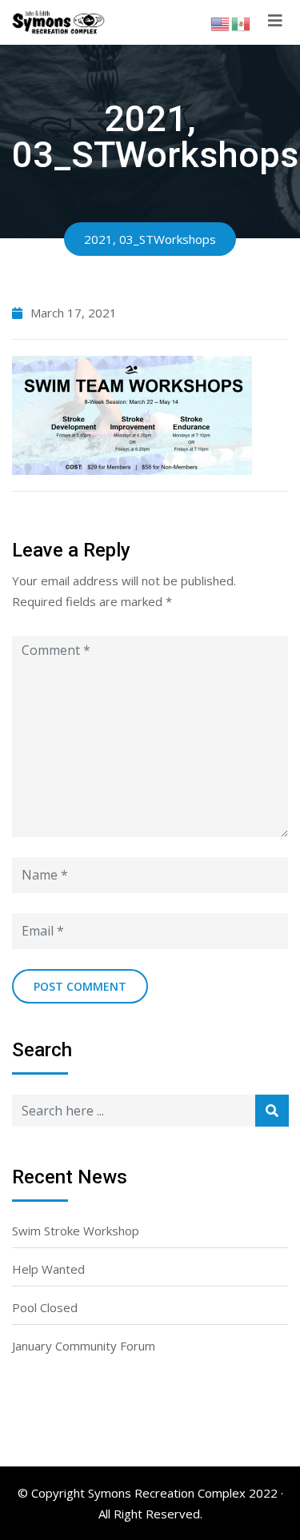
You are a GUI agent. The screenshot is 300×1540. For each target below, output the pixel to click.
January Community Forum (83, 1346)
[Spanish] (241, 22)
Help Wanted (48, 1269)
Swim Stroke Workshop (75, 1231)
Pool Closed (45, 1307)
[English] (220, 22)
